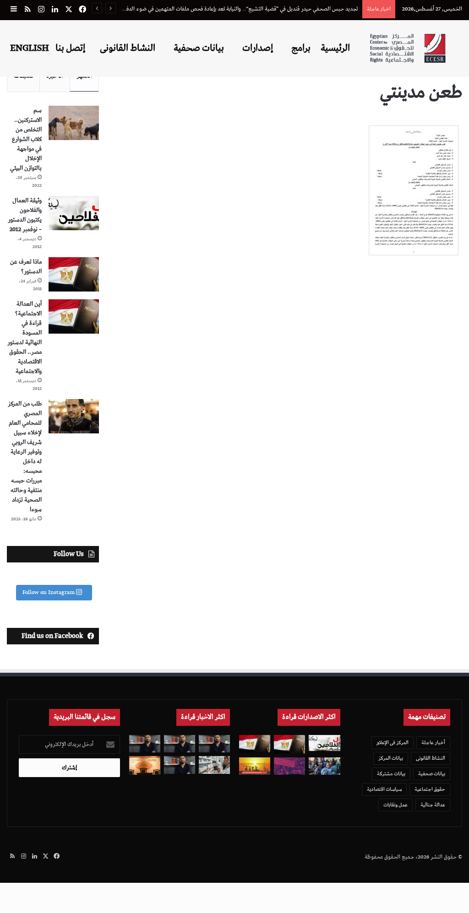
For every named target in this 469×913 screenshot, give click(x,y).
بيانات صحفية (199, 48)
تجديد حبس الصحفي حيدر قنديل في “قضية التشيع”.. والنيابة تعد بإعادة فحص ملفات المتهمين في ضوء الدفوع (239, 9)
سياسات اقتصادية (384, 789)
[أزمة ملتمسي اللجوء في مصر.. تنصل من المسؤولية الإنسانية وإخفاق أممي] (324, 766)
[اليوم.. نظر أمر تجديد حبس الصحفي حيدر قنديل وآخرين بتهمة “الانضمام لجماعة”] (179, 743)
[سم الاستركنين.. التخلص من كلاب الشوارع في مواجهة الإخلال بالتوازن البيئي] (74, 123)
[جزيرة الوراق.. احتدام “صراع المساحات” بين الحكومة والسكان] (289, 766)
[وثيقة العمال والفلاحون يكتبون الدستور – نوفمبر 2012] (74, 213)
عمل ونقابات (395, 805)
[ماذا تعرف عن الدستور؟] (74, 274)
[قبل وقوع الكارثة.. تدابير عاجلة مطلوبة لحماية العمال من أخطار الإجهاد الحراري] (254, 766)
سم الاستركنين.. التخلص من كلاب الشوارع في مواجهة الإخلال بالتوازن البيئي (26, 139)
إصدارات (257, 48)
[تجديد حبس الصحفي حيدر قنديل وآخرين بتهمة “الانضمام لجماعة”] (214, 743)
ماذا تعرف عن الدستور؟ (26, 266)
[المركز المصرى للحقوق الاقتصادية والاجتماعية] (407, 48)
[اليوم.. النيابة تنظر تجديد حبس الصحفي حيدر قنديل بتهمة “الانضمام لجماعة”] (179, 764)
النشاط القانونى (127, 48)
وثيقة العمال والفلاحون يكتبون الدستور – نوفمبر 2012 (25, 215)
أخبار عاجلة (433, 742)
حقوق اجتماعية (429, 789)
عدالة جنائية (432, 805)
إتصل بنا (70, 48)
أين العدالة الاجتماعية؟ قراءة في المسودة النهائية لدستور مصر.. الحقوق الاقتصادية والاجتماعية (24, 337)
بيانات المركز (390, 758)
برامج (301, 48)
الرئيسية (335, 48)
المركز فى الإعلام (392, 742)
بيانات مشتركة (391, 773)
